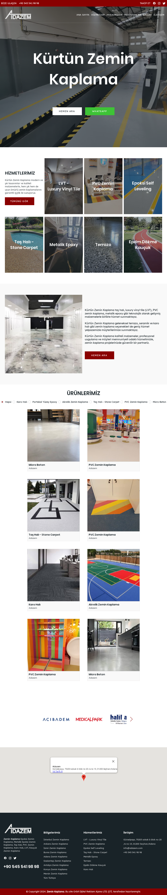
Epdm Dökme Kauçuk (95, 865)
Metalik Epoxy (91, 856)
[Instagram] (159, 3)
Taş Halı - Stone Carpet (95, 852)
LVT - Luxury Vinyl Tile (95, 839)
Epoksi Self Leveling (94, 848)
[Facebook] (154, 3)
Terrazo (87, 861)
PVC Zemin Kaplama (94, 843)
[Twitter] (164, 3)
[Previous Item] (35, 719)
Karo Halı (88, 869)
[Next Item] (131, 719)
